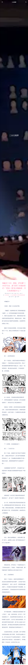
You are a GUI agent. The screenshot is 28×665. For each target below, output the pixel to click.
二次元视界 (14, 2)
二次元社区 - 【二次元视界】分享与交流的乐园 (14, 295)
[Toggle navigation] (25, 2)
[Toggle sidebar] (2, 2)
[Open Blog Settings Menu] (24, 661)
